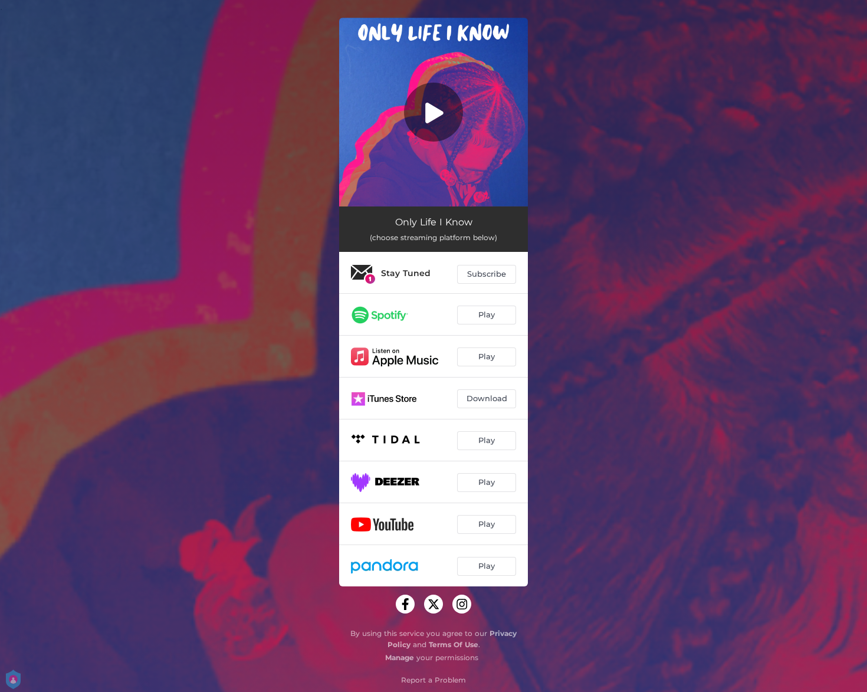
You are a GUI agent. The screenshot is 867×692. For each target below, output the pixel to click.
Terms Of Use (453, 644)
